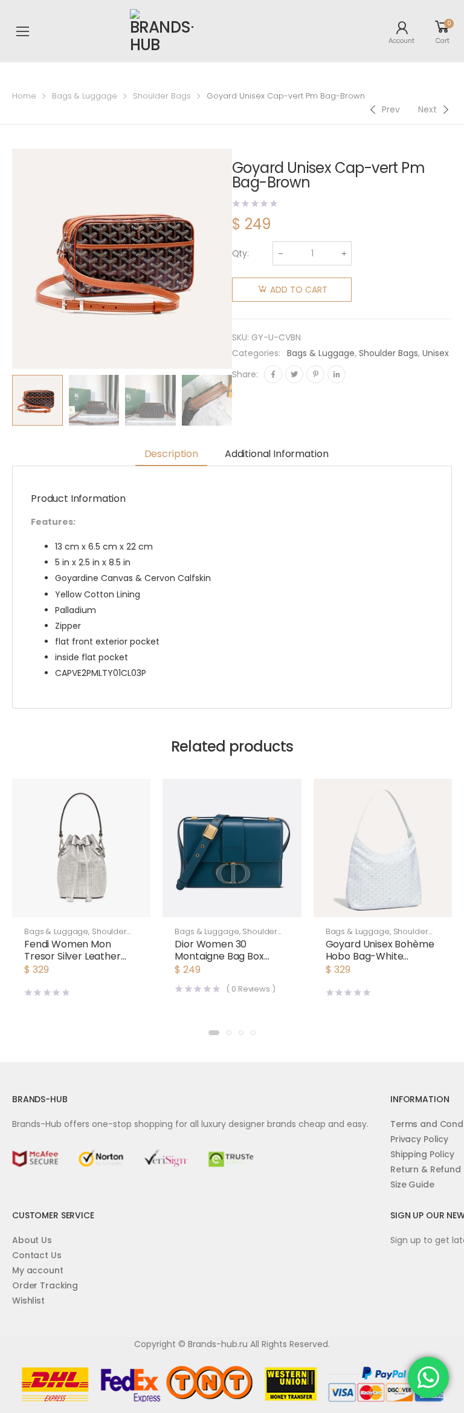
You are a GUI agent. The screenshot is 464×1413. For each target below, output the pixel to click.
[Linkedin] (336, 374)
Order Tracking (45, 1285)
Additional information (276, 454)
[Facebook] (273, 374)
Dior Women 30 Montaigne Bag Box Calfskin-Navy (219, 956)
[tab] (171, 455)
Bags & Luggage (84, 96)
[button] (81, 905)
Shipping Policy (422, 1154)
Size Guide (412, 1184)
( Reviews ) (250, 989)
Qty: (240, 253)
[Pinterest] (315, 374)
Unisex (435, 353)
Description (171, 454)
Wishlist (28, 1300)
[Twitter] (294, 374)
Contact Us (37, 1255)
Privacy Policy (419, 1139)
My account (37, 1270)
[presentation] (241, 400)
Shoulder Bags (162, 96)
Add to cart (298, 290)
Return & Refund (425, 1169)
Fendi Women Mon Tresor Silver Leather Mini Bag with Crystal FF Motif (78, 962)
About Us (32, 1240)
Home (24, 96)
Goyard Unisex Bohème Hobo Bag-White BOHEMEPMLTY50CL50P (381, 956)
